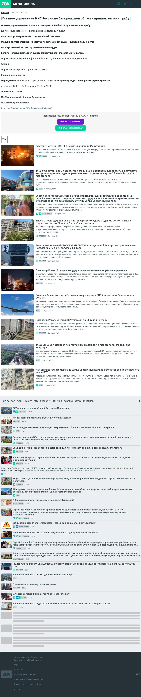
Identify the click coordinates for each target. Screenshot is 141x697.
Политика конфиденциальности (28, 679)
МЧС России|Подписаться (15, 102)
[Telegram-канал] (125, 4)
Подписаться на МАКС (70, 122)
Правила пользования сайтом (27, 684)
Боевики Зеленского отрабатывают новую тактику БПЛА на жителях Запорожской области (85, 296)
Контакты (18, 670)
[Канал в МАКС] (119, 4)
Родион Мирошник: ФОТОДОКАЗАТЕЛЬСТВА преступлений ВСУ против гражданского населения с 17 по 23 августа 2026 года (86, 247)
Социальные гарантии (13, 75)
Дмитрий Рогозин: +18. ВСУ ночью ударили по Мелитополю (70, 146)
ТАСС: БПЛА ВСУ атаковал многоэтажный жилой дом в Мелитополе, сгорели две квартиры (83, 346)
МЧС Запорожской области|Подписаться (23, 97)
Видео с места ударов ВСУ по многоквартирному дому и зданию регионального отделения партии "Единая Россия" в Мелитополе (83, 222)
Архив (17, 689)
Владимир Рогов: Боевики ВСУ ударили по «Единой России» (72, 320)
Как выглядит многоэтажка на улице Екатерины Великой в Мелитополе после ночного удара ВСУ (87, 371)
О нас (16, 665)
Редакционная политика (25, 674)
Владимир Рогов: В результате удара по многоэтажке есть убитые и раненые (81, 270)
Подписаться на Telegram (70, 128)
